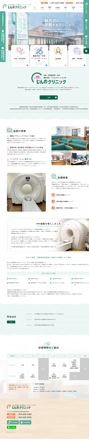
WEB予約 (86, 10)
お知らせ (65, 8)
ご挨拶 (42, 8)
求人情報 (73, 8)
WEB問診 (86, 26)
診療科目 (49, 8)
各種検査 (57, 8)
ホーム (35, 8)
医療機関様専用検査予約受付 (3, 38)
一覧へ (11, 322)
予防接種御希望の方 (3, 19)
